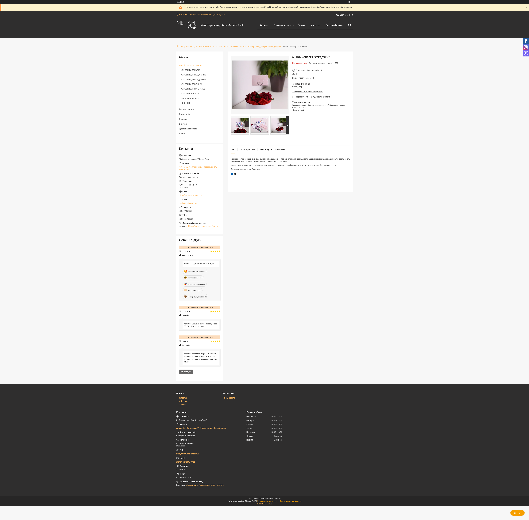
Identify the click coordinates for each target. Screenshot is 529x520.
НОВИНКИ (185, 103)
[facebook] (232, 175)
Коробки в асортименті (190, 65)
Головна (264, 25)
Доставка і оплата (334, 25)
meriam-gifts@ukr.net (188, 203)
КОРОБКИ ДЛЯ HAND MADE (193, 89)
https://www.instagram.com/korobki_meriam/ (207, 226)
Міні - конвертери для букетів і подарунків (262, 46)
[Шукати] (349, 25)
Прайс (182, 133)
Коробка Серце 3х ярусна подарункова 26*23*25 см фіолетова (200, 325)
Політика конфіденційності (291, 501)
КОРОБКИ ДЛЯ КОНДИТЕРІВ (193, 79)
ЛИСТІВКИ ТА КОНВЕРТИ (230, 46)
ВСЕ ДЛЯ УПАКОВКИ (208, 46)
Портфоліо (184, 114)
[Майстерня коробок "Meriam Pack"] (186, 25)
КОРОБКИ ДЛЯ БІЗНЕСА (191, 84)
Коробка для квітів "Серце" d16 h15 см (200, 354)
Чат (519, 513)
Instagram (183, 398)
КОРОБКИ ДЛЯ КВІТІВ (190, 70)
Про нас (301, 25)
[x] (235, 175)
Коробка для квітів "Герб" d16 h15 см (199, 357)
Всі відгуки (185, 372)
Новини (182, 404)
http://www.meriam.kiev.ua (190, 195)
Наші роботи (229, 398)
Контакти (315, 25)
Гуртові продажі (187, 109)
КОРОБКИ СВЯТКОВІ (190, 93)
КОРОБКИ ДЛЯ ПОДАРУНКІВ (193, 75)
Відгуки (183, 124)
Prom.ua (278, 498)
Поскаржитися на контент (267, 501)
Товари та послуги (282, 25)
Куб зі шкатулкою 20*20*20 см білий (199, 264)
